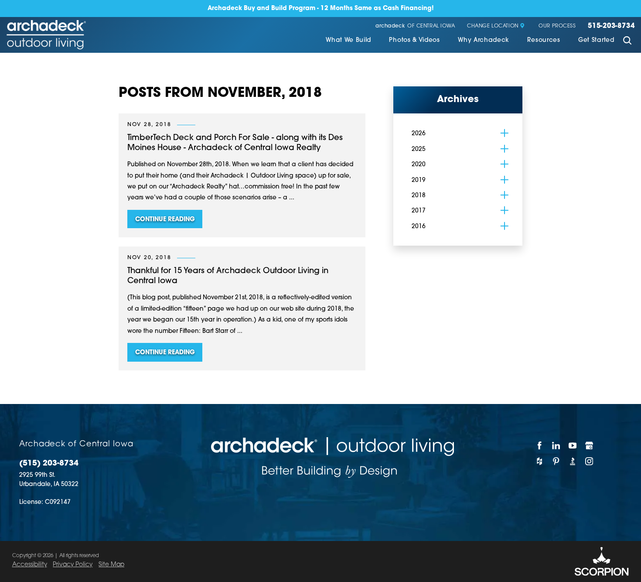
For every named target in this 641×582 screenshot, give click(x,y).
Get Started (596, 40)
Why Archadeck (483, 40)
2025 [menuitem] (419, 149)
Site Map (111, 565)
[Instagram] (589, 461)
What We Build (348, 40)
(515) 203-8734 (48, 463)
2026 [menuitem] (419, 134)
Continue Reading (165, 220)
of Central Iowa (415, 26)
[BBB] (573, 461)
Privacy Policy (72, 565)
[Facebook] (540, 445)
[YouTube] (573, 445)
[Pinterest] (556, 461)
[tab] (504, 133)
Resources (543, 40)
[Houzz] (540, 461)
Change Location (492, 26)
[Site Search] (627, 41)
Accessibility (29, 565)
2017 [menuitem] (419, 211)
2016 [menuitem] (419, 226)
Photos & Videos (414, 40)
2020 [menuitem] (419, 165)
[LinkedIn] (556, 445)
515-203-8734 (611, 26)
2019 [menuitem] (419, 180)
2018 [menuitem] (419, 196)
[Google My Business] (589, 445)
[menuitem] (348, 41)
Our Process (557, 26)
